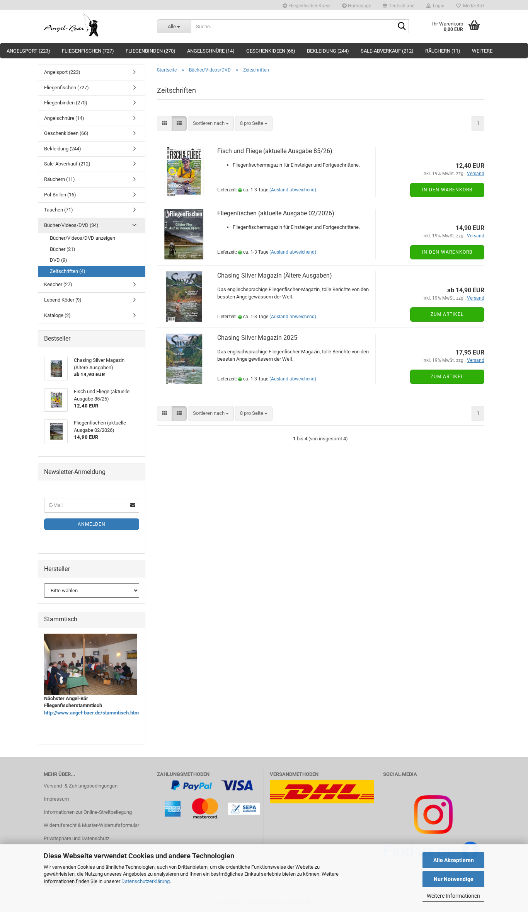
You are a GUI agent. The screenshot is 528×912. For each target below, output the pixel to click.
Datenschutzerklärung (145, 881)
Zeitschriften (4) (67, 271)
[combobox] (211, 123)
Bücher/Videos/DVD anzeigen (82, 238)
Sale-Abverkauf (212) (387, 51)
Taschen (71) (58, 210)
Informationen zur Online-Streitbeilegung (88, 812)
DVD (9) (58, 260)
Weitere (482, 51)
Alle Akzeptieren (453, 860)
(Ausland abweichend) (292, 190)
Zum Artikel (447, 314)
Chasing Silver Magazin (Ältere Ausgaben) (274, 275)
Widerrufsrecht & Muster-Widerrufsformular (91, 825)
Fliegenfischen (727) (88, 51)
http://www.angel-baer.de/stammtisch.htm (91, 713)
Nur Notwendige (453, 879)
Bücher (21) (62, 249)
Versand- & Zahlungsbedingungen (81, 786)
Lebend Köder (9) (63, 300)
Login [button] (438, 6)
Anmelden (92, 524)
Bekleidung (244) (328, 51)
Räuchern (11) (442, 51)
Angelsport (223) (28, 51)
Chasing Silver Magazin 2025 (257, 337)
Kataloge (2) (57, 315)
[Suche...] (401, 27)
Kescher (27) (58, 284)
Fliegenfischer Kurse (308, 6)
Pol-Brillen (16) (60, 195)
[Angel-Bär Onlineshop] (94, 25)
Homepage (359, 6)
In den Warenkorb (447, 190)
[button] (399, 5)
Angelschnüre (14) (211, 51)
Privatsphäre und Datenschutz (76, 838)
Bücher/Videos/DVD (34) (71, 225)
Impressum (56, 799)
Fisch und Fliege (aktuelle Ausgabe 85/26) (274, 151)
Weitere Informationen (453, 896)
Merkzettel (472, 6)
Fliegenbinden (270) (150, 51)
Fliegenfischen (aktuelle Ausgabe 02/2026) (275, 213)
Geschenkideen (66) (270, 51)
